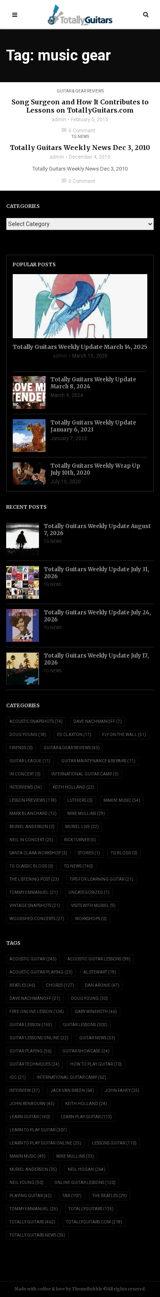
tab (72, 1195)
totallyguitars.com (94, 1222)
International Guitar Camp (85, 774)
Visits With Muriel (93, 905)
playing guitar (30, 1195)
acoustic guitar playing (41, 972)
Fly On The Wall (124, 734)
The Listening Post (34, 879)
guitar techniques (34, 1064)
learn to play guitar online (45, 1143)
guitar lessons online (39, 1038)
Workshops (91, 918)
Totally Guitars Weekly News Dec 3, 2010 (80, 147)
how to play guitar (96, 1064)
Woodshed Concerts (36, 918)
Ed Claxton (74, 734)
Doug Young (27, 734)
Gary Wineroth (96, 1011)
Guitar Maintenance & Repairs (98, 761)
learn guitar (29, 1117)
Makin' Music (121, 800)
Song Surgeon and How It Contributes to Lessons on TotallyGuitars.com (80, 106)
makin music (27, 1156)
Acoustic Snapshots (36, 721)
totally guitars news (37, 1235)
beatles (22, 985)
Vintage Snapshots (34, 905)
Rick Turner (80, 840)
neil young (26, 1182)
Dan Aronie (102, 985)
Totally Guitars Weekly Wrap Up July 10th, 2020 (95, 469)
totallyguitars (91, 1209)
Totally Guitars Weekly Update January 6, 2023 (93, 426)
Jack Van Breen (72, 1090)
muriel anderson (33, 1169)
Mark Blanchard (33, 813)
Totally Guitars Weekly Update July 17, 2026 (96, 659)
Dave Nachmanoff (97, 721)
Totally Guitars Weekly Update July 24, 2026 (97, 616)
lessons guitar (114, 1143)
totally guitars (32, 1222)
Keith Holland (73, 787)
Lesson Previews (33, 800)
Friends (21, 747)
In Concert (25, 774)
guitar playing (30, 1051)
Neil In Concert (31, 840)
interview (24, 1090)
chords (60, 985)
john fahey (122, 1090)
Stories (89, 853)
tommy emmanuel (33, 1209)
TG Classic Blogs (31, 866)
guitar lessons (85, 1024)
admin (59, 119)
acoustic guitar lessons (98, 959)
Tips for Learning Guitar (101, 879)
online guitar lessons (85, 1182)
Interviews (25, 787)
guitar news (97, 1038)
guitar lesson (30, 1024)
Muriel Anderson (32, 826)
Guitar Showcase (86, 1051)
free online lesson (36, 1011)
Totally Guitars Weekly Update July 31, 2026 (96, 573)
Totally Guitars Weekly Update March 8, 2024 (93, 383)
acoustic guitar (33, 959)
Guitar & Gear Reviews (80, 91)
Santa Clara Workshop (38, 853)
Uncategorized (89, 892)
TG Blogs (124, 853)
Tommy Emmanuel (33, 892)
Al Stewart (99, 972)
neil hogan (86, 1169)
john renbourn (32, 1103)
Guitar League (29, 761)
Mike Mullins (86, 813)
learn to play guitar (38, 1130)
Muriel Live (82, 826)
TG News (80, 136)
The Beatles (109, 1195)
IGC (17, 1077)
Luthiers (80, 800)
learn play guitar (86, 1117)
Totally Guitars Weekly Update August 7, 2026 (97, 530)
